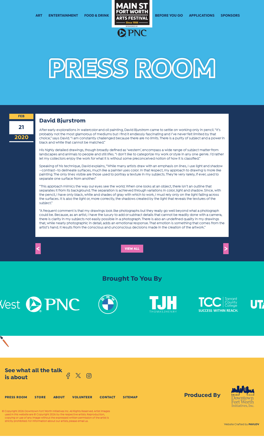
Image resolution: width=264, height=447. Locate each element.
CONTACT (107, 397)
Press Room (16, 397)
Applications (202, 15)
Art (39, 15)
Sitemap (130, 397)
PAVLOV (254, 424)
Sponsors (230, 15)
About (59, 397)
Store (40, 397)
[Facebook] (68, 376)
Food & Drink (96, 15)
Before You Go (169, 15)
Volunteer (82, 397)
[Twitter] (78, 376)
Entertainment (63, 15)
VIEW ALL (132, 249)
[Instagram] (88, 376)
